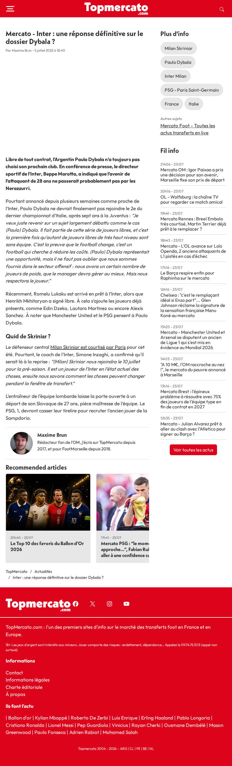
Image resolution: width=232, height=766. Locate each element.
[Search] (221, 9)
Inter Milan (175, 76)
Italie (194, 104)
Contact (14, 673)
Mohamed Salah (120, 732)
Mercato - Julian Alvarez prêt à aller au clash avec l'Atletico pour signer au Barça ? (193, 428)
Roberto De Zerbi (89, 718)
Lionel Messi (61, 725)
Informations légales (28, 680)
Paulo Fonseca (50, 732)
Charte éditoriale (24, 687)
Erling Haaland (157, 718)
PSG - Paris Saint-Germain (192, 90)
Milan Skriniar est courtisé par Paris (88, 347)
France (172, 104)
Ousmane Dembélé (184, 725)
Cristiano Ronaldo (25, 725)
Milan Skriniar (179, 48)
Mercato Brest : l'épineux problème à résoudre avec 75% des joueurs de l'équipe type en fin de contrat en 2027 (190, 399)
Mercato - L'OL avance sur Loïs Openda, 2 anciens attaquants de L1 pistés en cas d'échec (193, 251)
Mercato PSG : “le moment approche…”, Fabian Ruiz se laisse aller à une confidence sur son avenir (137, 549)
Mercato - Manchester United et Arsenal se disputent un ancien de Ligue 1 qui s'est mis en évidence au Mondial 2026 (192, 340)
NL (151, 748)
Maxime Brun (52, 435)
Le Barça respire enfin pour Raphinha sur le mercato (187, 275)
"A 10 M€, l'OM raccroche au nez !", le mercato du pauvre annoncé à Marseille (193, 369)
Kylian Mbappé (51, 718)
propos (17, 694)
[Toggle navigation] (10, 8)
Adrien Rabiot (84, 732)
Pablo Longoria (193, 718)
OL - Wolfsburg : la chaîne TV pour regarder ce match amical (191, 199)
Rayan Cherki (146, 725)
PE (138, 748)
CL (132, 748)
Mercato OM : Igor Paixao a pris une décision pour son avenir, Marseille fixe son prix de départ (192, 174)
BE (145, 748)
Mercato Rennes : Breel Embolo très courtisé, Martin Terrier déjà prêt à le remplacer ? (193, 223)
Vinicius (120, 725)
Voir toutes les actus (193, 450)
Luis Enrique (125, 718)
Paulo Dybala (178, 62)
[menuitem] (221, 9)
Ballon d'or (19, 718)
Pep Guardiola (92, 725)
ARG (123, 748)
